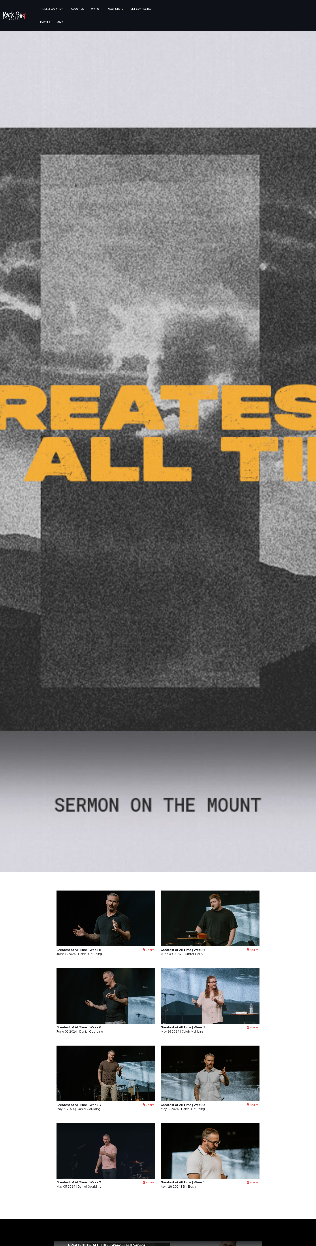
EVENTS (45, 22)
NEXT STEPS (115, 9)
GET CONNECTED (141, 9)
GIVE (60, 22)
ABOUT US (77, 9)
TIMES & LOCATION (52, 9)
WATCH (96, 9)
